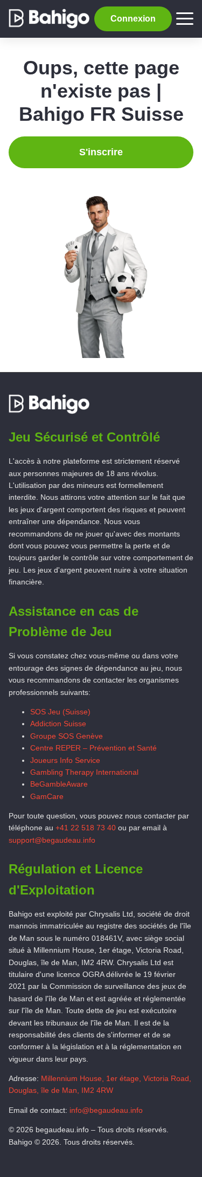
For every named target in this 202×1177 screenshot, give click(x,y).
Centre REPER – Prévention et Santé (93, 748)
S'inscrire (101, 152)
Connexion (133, 18)
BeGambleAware (59, 784)
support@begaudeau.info (52, 840)
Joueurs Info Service (65, 760)
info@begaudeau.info (106, 1110)
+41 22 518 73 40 (85, 827)
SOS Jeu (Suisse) (60, 711)
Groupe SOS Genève (66, 736)
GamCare (47, 796)
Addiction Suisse (58, 723)
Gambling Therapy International (84, 772)
